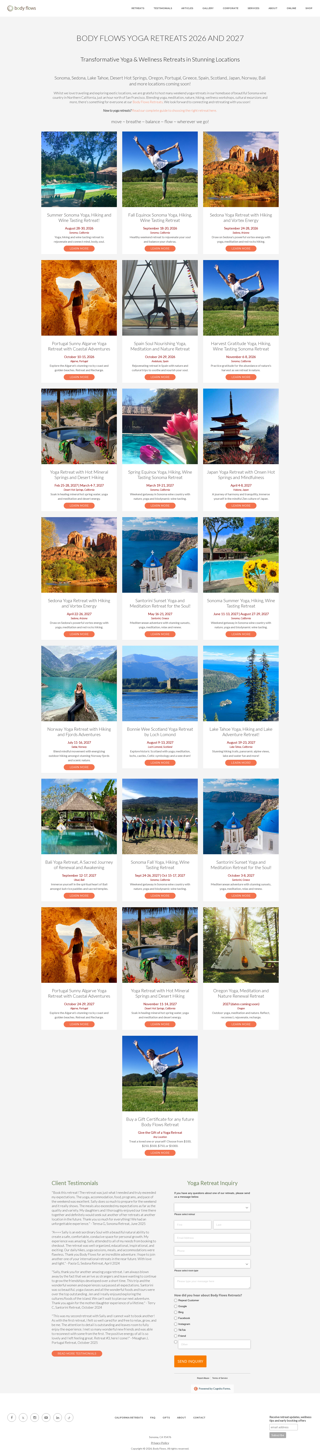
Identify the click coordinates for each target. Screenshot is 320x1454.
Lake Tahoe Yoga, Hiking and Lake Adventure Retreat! (240, 731)
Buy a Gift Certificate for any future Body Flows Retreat (160, 1121)
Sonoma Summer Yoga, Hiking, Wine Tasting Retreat (241, 603)
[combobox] (212, 1207)
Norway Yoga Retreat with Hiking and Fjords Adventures (79, 731)
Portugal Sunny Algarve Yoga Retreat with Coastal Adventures (79, 346)
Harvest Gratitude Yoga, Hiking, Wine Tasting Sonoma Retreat (241, 346)
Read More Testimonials (77, 1353)
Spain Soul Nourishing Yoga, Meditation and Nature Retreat (160, 346)
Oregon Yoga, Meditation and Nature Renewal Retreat (241, 993)
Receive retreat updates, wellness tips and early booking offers (290, 1418)
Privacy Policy (160, 1443)
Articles (187, 8)
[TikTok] (69, 1417)
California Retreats (129, 1417)
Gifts (166, 1417)
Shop (308, 8)
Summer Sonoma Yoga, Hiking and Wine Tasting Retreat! (79, 217)
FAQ (152, 1417)
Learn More (79, 248)
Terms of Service (220, 1378)
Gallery (208, 8)
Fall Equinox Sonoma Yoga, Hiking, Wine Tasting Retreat (160, 217)
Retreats (137, 8)
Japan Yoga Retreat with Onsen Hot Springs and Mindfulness (241, 474)
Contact (199, 1417)
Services (253, 8)
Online (291, 8)
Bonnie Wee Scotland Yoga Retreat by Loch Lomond (160, 731)
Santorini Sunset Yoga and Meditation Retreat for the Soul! (160, 603)
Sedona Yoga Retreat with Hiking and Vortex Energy (241, 217)
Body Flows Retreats (148, 102)
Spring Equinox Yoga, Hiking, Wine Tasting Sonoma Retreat (160, 474)
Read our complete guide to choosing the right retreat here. (174, 110)
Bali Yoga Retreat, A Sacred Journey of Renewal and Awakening (79, 864)
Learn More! (241, 762)
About (273, 8)
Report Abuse (203, 1378)
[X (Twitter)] (23, 1417)
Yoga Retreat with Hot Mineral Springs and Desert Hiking (79, 474)
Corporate (230, 8)
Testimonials (163, 8)
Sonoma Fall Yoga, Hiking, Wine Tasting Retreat (160, 864)
